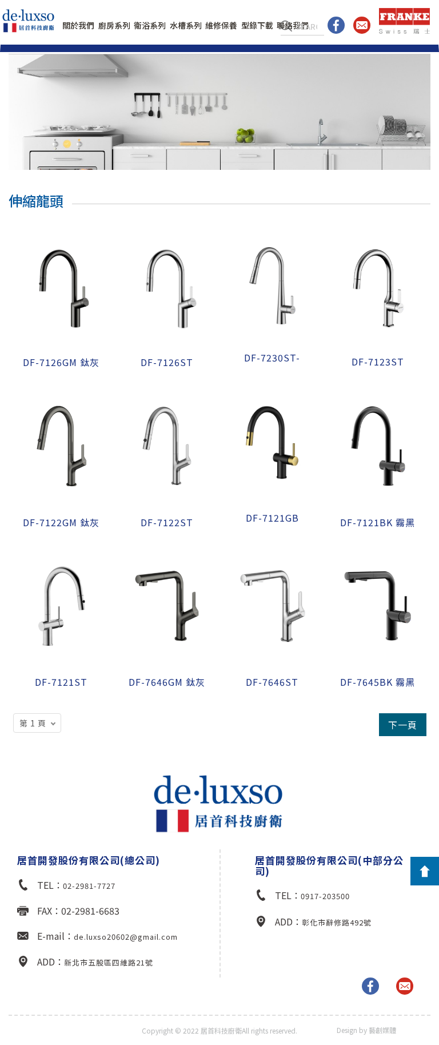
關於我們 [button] (78, 25)
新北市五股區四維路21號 (108, 962)
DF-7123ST (378, 361)
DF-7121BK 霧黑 (377, 522)
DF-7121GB (272, 518)
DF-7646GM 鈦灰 (167, 682)
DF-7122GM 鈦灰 (61, 522)
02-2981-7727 (89, 885)
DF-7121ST (61, 682)
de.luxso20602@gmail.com (126, 936)
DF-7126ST (167, 362)
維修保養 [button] (221, 25)
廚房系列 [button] (114, 25)
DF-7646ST (272, 682)
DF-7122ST (167, 522)
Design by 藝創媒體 (366, 1030)
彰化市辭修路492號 (337, 922)
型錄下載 (257, 25)
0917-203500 (325, 896)
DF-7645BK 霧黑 (377, 682)
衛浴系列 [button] (150, 25)
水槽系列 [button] (186, 25)
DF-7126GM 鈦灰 (61, 362)
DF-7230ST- (272, 357)
